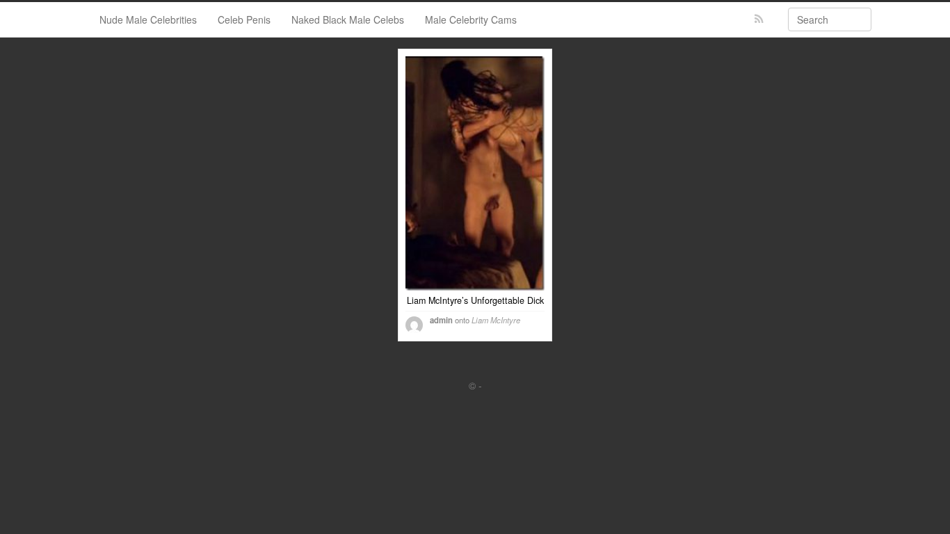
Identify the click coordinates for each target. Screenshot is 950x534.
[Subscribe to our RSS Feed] (759, 19)
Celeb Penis (244, 19)
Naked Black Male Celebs (347, 19)
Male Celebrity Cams (471, 19)
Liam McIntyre (496, 319)
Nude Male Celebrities (148, 19)
